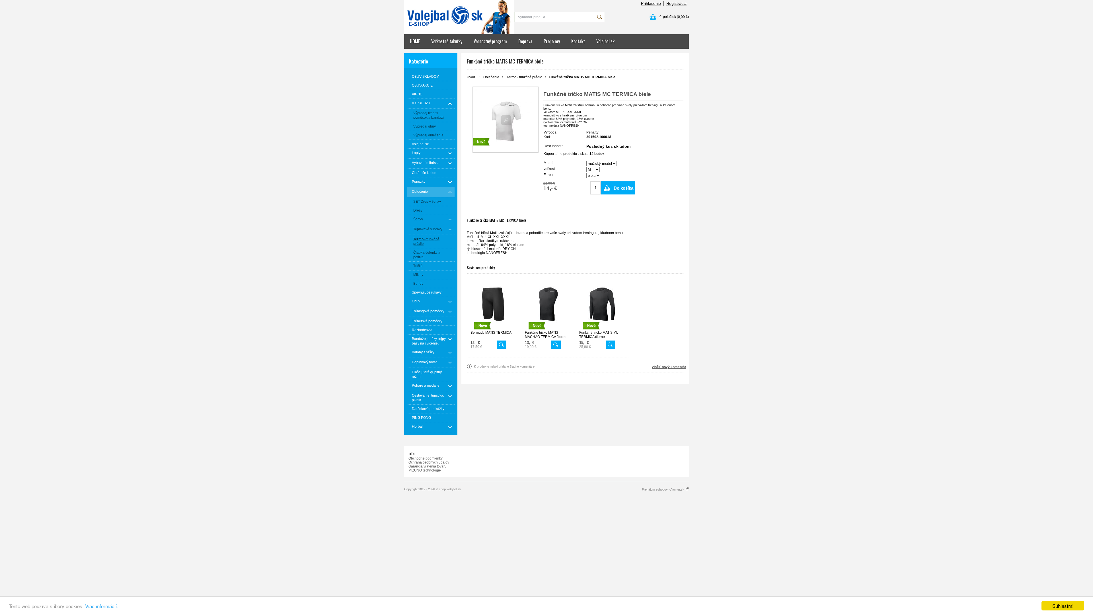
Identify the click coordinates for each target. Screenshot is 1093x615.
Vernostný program (490, 41)
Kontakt (578, 41)
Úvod (471, 77)
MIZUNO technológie (424, 470)
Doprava (525, 41)
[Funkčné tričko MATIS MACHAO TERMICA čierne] (556, 345)
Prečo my (552, 41)
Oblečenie (491, 77)
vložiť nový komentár (669, 367)
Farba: (549, 175)
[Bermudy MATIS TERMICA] (501, 345)
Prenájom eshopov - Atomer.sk (663, 489)
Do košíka (623, 188)
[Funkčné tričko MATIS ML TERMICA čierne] (610, 345)
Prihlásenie (651, 3)
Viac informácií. (101, 606)
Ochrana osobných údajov (428, 462)
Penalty (592, 132)
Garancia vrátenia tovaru (427, 466)
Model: (549, 163)
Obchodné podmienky (425, 458)
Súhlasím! (1063, 605)
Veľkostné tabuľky (446, 41)
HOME (415, 41)
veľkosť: (550, 169)
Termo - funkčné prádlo (524, 77)
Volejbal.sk (605, 41)
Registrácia (676, 3)
